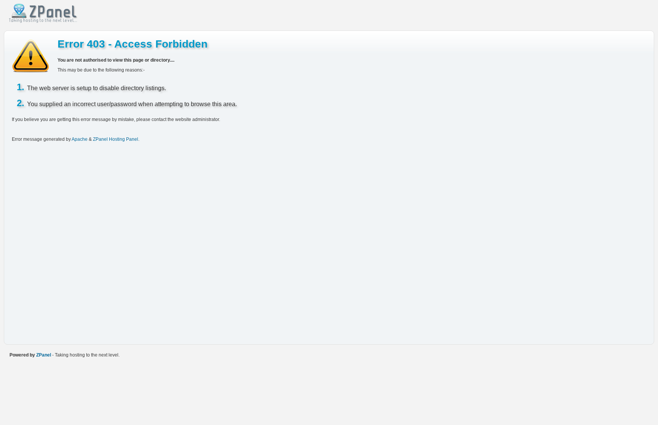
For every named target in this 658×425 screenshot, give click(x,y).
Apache (80, 139)
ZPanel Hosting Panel (115, 139)
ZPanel (43, 355)
